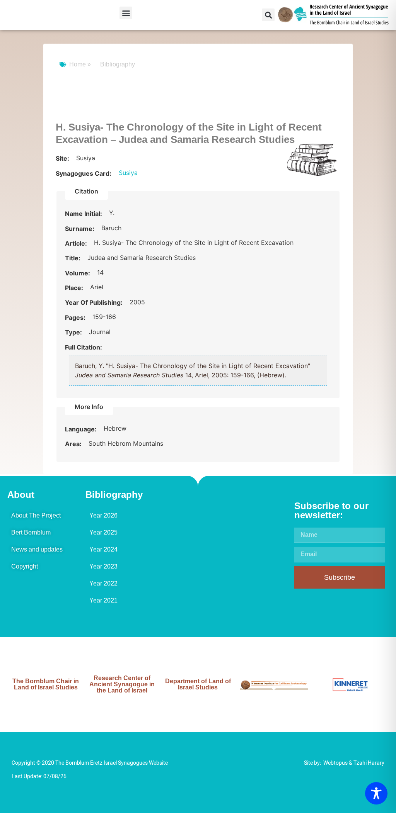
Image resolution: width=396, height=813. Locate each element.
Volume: (78, 273)
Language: (81, 429)
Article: (77, 243)
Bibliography (117, 64)
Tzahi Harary (368, 763)
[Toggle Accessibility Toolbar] (376, 793)
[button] (125, 13)
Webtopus (335, 763)
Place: (75, 288)
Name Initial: (84, 213)
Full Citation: (83, 347)
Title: (73, 258)
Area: (74, 444)
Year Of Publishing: (94, 302)
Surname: (80, 229)
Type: (74, 332)
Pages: (76, 317)
